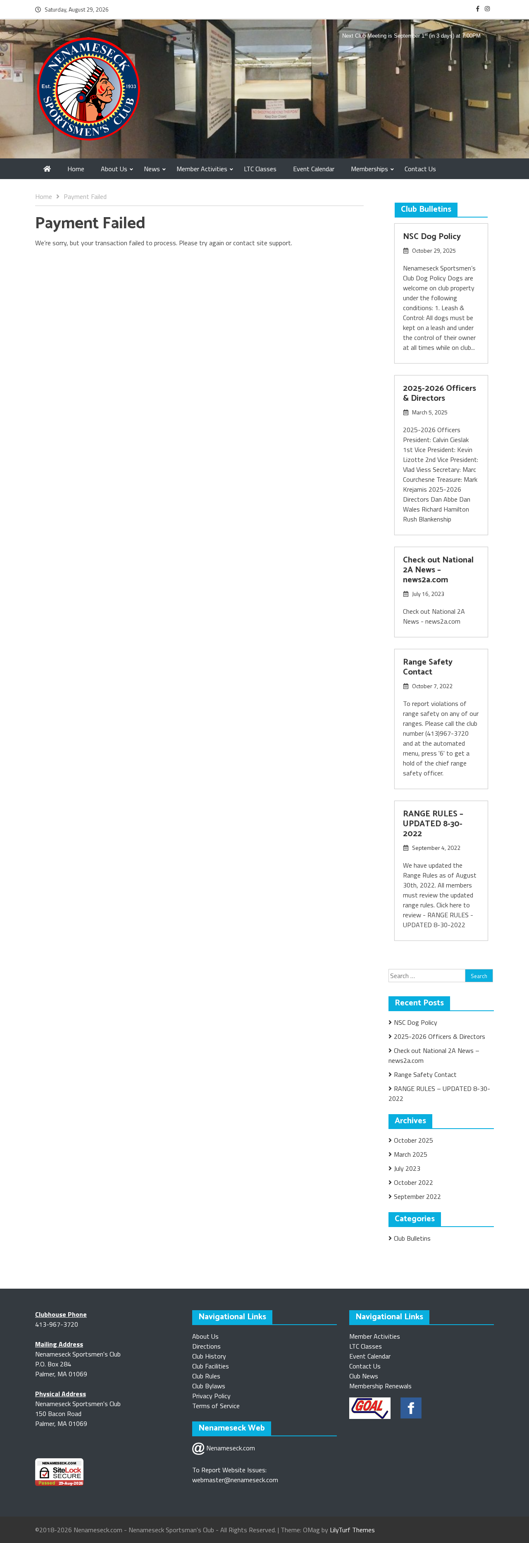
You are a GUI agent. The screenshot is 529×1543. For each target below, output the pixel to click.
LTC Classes (260, 169)
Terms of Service (216, 1406)
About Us (114, 169)
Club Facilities (210, 1366)
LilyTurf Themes (352, 1530)
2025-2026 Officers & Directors (439, 393)
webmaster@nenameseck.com (235, 1480)
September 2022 (417, 1196)
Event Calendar (313, 169)
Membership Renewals (380, 1386)
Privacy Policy (211, 1396)
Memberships (369, 169)
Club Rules (206, 1376)
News (152, 169)
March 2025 (410, 1154)
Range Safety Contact (428, 667)
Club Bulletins (412, 1238)
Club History (209, 1356)
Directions (206, 1346)
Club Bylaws (208, 1386)
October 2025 (413, 1140)
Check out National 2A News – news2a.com (438, 570)
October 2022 (413, 1182)
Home (75, 169)
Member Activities (201, 169)
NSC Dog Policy (432, 237)
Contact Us (420, 169)
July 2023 (407, 1168)
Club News (363, 1376)
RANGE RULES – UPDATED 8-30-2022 (433, 824)
